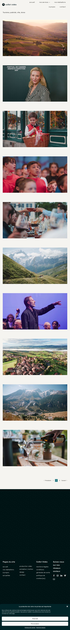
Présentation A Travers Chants (32, 171)
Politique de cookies (30, 627)
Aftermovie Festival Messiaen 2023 (32, 262)
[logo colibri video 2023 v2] (9, 4)
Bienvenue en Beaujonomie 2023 (32, 217)
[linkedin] (61, 576)
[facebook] (54, 576)
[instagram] (58, 576)
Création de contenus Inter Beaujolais (32, 35)
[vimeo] (65, 576)
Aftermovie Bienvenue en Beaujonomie (32, 445)
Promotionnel (32, 41)
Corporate (24, 87)
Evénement (31, 87)
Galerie (37, 35)
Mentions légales (40, 627)
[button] (67, 606)
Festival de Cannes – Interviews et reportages (32, 80)
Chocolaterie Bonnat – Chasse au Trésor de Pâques (32, 126)
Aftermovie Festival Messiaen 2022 (32, 399)
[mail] (54, 579)
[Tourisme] (35, 38)
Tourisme (39, 41)
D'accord (35, 619)
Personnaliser (35, 624)
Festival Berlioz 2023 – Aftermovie (32, 308)
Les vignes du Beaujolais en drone (32, 354)
